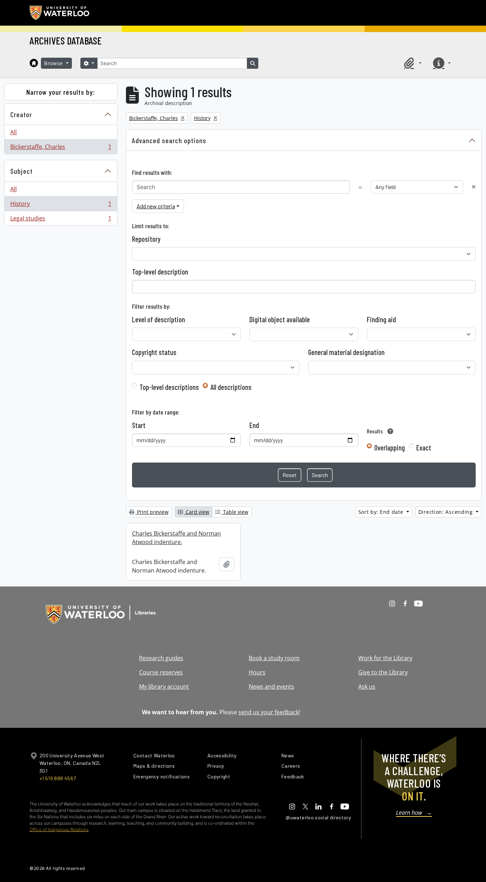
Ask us (366, 686)
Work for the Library (385, 658)
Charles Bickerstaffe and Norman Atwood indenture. (176, 537)
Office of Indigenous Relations (59, 829)
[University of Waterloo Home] (60, 13)
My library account (164, 686)
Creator (21, 114)
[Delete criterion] (474, 187)
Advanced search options (169, 140)
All (13, 132)
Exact (423, 447)
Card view (196, 511)
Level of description (158, 319)
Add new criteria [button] (156, 206)
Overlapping (389, 447)
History (60, 205)
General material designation (346, 352)
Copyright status (154, 352)
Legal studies (60, 219)
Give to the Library (383, 672)
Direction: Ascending (446, 511)
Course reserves (161, 672)
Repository (146, 239)
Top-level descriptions (169, 387)
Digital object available (279, 319)
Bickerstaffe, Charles (60, 148)
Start (139, 425)
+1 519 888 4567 (57, 778)
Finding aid (381, 319)
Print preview (152, 511)
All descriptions (231, 387)
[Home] (34, 63)
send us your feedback (268, 712)
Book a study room (274, 658)
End (254, 425)
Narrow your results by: (60, 92)
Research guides (161, 658)
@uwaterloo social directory (318, 817)
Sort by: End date (381, 511)
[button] (411, 63)
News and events (271, 686)
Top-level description (160, 271)
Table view (235, 511)
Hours (257, 672)
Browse (54, 63)
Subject (21, 171)
